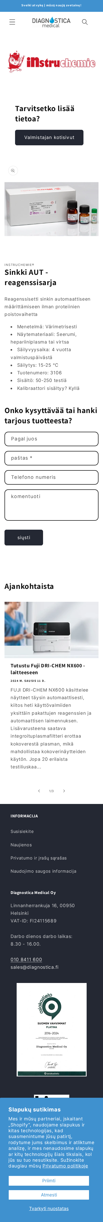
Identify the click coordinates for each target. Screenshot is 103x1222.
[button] (12, 22)
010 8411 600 (26, 959)
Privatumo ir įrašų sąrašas (39, 858)
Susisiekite (22, 831)
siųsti (23, 537)
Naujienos (21, 844)
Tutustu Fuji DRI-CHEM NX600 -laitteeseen (48, 669)
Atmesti (49, 1195)
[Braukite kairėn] (39, 791)
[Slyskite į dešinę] (64, 791)
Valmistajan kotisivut (49, 137)
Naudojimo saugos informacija (43, 871)
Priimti (48, 1180)
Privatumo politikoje (65, 1166)
